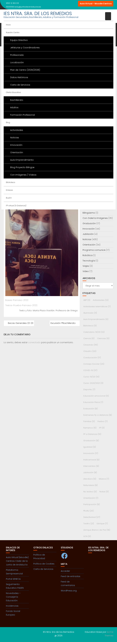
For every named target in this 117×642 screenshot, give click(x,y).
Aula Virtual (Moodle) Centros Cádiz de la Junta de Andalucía (17, 561)
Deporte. (89, 389)
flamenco (89, 427)
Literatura (89, 478)
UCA (87, 536)
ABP (86, 300)
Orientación (16, 152)
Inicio (8, 24)
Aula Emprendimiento (22, 159)
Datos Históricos (19, 77)
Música (104, 478)
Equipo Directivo (19, 40)
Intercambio (91, 466)
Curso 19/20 (91, 376)
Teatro (88, 523)
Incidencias (12, 605)
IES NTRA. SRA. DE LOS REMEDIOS (38, 13)
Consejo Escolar (93, 363)
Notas (104, 491)
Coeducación (92, 357)
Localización (17, 62)
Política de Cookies (43, 563)
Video (86, 271)
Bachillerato (16, 100)
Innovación (16, 145)
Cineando (90, 344)
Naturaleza (90, 485)
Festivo (103, 421)
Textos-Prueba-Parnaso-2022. (21, 305)
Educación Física (93, 402)
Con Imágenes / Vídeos (23, 174)
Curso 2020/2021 (93, 383)
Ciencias (103, 338)
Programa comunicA (94, 250)
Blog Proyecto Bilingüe (22, 167)
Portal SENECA (13, 578)
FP (102, 427)
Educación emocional (96, 395)
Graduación (89, 223)
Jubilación (88, 234)
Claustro (89, 351)
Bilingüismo (89, 212)
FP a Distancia (92, 434)
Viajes (86, 266)
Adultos (14, 107)
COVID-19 (90, 370)
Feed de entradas (70, 576)
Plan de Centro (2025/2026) (25, 69)
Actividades (16, 130)
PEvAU (88, 510)
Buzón (9, 198)
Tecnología (89, 260)
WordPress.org (69, 590)
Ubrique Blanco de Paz (96, 529)
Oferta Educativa (13, 92)
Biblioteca (10, 182)
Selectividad (91, 517)
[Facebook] (69, 3)
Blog (8, 122)
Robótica (87, 255)
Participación (91, 504)
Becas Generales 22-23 (20, 323)
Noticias (14, 137)
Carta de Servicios (20, 84)
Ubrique (102, 523)
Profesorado (17, 55)
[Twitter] (75, 3)
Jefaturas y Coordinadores (25, 47)
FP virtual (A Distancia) (16, 205)
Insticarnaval (91, 459)
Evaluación (90, 408)
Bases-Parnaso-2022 (16, 300)
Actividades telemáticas (97, 306)
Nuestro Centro (13, 32)
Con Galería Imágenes (95, 218)
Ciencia (88, 338)
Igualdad (89, 446)
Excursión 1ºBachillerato (63, 323)
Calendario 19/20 (94, 332)
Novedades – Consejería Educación (13, 597)
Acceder (65, 571)
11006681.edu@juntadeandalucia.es (23, 6)
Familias (89, 421)
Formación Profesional (22, 114)
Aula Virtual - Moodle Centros (96, 3)
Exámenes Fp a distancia (97, 415)
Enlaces (9, 190)
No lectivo (90, 491)
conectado (34, 342)
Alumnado (90, 312)
